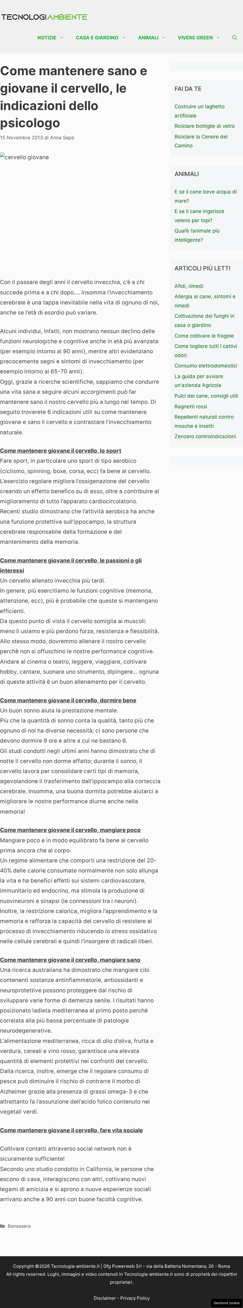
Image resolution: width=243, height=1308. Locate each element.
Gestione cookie (227, 1303)
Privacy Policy (135, 1298)
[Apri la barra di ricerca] (234, 37)
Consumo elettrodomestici (206, 366)
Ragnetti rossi (191, 406)
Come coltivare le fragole (204, 336)
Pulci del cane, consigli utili (206, 396)
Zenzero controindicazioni (205, 436)
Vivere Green (195, 38)
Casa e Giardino (97, 38)
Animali (148, 38)
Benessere (19, 1226)
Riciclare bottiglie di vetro (205, 126)
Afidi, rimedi (189, 286)
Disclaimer (105, 1298)
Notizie (46, 38)
